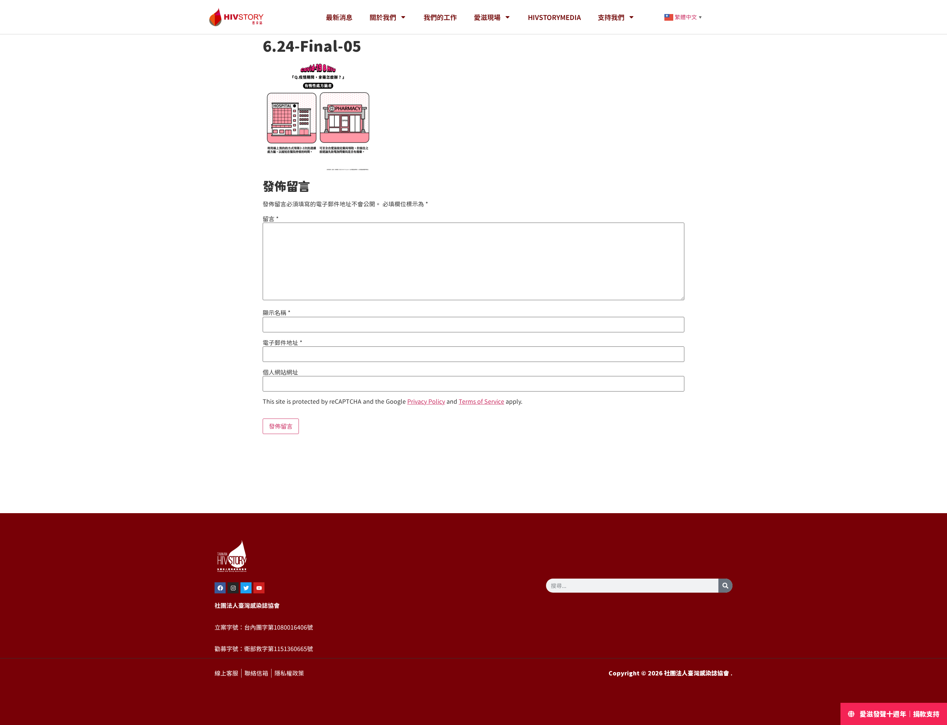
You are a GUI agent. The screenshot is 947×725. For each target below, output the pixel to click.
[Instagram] (233, 587)
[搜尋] (725, 586)
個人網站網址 (280, 372)
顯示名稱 (276, 313)
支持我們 (611, 17)
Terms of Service (481, 401)
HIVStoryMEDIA (554, 17)
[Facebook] (220, 587)
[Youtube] (258, 587)
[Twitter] (246, 587)
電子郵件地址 (282, 343)
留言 (271, 219)
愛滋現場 (487, 17)
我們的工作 (440, 17)
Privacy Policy (426, 401)
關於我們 (383, 17)
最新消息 (339, 17)
